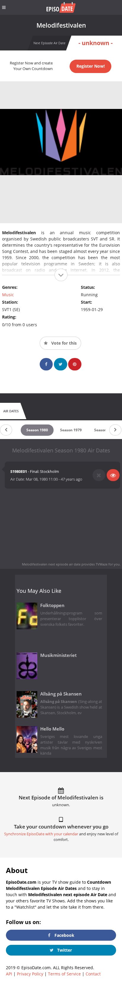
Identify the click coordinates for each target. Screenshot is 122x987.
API (9, 974)
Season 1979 (71, 429)
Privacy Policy (30, 974)
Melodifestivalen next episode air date (51, 564)
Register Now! (90, 66)
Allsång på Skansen (61, 694)
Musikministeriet (58, 655)
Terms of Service (64, 974)
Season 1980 (37, 429)
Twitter (64, 950)
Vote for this (63, 343)
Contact (93, 974)
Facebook (63, 935)
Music (8, 294)
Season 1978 (105, 429)
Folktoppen (52, 605)
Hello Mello (52, 729)
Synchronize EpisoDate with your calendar (41, 834)
